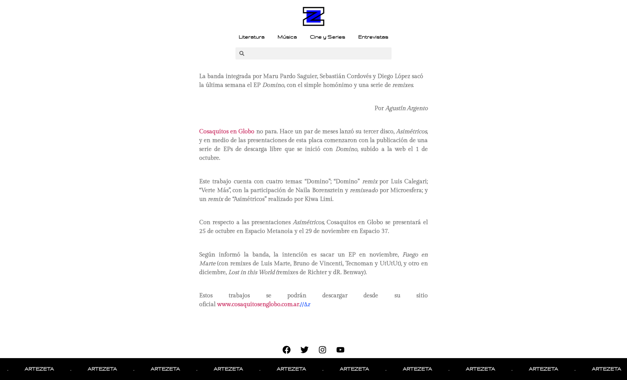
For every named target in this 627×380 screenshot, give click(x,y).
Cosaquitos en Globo (227, 131)
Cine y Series (327, 37)
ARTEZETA (34, 369)
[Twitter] (305, 350)
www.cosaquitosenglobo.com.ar (258, 304)
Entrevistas (373, 37)
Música (287, 37)
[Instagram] (322, 350)
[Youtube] (340, 350)
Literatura (252, 37)
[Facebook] (287, 350)
